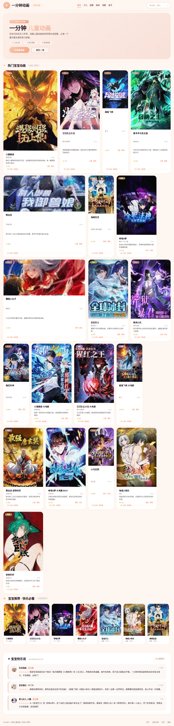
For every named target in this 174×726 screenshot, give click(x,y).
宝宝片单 (155, 722)
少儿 (85, 5)
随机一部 (40, 50)
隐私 (169, 722)
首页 (79, 5)
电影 (104, 5)
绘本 (98, 5)
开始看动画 (19, 50)
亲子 (110, 5)
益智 (92, 5)
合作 (163, 722)
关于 (148, 722)
